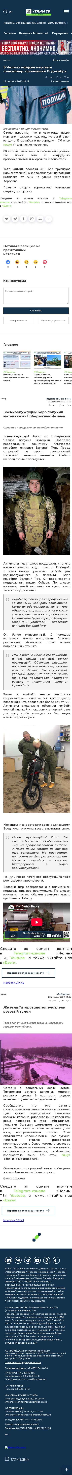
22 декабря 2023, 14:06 (59, 997)
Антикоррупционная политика (22, 1424)
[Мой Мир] (40, 218)
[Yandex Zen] (8, 1260)
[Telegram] (15, 218)
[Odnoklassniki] (46, 1260)
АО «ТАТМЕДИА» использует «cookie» (25, 1351)
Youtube (34, 202)
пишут (7, 144)
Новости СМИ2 (13, 982)
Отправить (36, 310)
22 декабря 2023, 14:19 (60, 401)
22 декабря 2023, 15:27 (16, 81)
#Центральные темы (58, 398)
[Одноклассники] (23, 218)
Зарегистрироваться (53, 320)
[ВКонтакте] (6, 218)
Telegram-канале (29, 953)
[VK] (18, 1260)
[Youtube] (37, 1260)
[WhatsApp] (31, 218)
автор (7, 60)
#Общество (64, 994)
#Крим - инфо (61, 60)
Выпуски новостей (34, 33)
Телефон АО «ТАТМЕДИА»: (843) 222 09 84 (28, 1428)
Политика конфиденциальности (23, 1362)
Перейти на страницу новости (25, 972)
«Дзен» (7, 205)
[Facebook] (56, 1260)
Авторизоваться (18, 320)
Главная (10, 33)
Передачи (60, 33)
